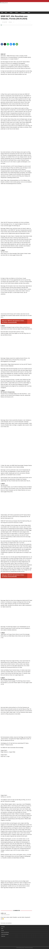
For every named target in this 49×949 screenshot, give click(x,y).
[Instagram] (48, 1)
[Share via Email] (17, 44)
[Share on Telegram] (14, 44)
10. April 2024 (4, 22)
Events (16, 12)
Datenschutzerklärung (5, 932)
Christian (10, 22)
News (6, 12)
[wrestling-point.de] (4, 2)
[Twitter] (46, 1)
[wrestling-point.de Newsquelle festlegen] (16, 52)
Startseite (3, 926)
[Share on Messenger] (11, 44)
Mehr (29, 12)
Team (2, 928)
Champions (23, 12)
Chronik (2, 930)
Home (2, 12)
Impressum (3, 936)
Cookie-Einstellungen (4, 934)
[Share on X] (5, 44)
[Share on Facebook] (2, 44)
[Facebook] (43, 1)
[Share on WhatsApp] (8, 44)
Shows (11, 12)
